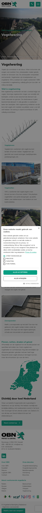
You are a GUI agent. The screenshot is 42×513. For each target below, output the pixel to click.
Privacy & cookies (30, 252)
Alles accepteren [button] (20, 272)
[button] (21, 284)
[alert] (21, 256)
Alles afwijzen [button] (20, 278)
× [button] (38, 228)
